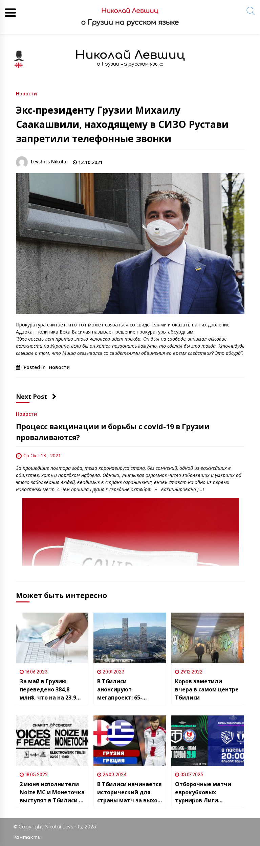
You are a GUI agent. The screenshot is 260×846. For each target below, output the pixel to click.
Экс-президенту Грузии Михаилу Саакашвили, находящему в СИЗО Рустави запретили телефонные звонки (122, 124)
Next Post (31, 396)
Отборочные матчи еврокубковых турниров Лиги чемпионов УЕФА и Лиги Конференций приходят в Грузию (203, 792)
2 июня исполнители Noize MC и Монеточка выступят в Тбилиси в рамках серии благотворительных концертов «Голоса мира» (52, 792)
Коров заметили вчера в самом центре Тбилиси (207, 689)
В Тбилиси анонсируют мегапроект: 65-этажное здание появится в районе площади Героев (124, 690)
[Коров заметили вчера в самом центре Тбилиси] (207, 638)
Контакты (27, 837)
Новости (26, 93)
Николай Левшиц (130, 55)
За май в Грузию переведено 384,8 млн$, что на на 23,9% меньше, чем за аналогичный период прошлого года (50, 690)
